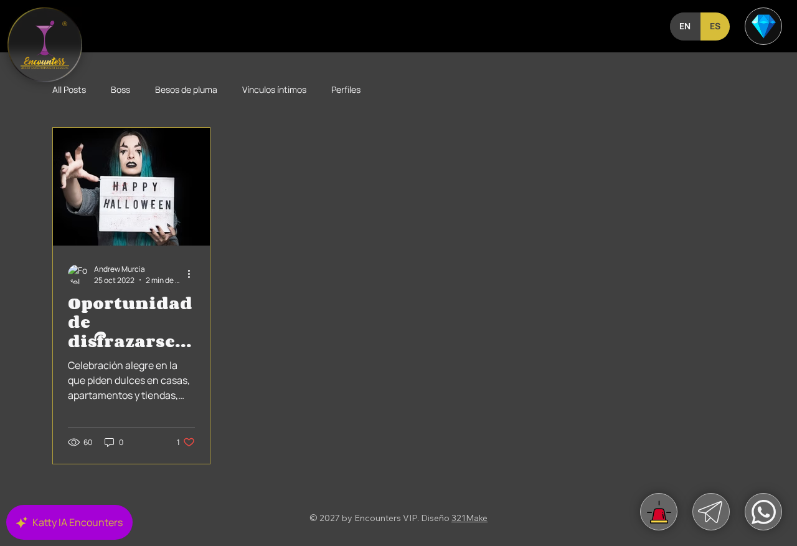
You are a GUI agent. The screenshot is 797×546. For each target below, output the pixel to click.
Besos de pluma (186, 89)
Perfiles (346, 89)
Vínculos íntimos (274, 89)
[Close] (763, 26)
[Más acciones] (193, 274)
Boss (120, 89)
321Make (469, 518)
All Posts (69, 89)
